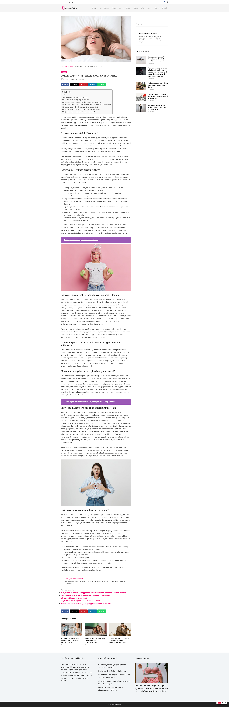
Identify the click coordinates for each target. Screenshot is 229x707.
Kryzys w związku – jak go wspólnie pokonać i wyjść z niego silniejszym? (71, 640)
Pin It (84, 84)
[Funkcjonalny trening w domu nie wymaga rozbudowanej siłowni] (141, 83)
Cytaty (94, 8)
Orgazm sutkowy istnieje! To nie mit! (75, 97)
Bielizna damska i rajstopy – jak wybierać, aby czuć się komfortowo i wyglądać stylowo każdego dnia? (151, 688)
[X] (167, 2)
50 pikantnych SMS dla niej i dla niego (112, 671)
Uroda (148, 8)
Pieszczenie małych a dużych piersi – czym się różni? (80, 107)
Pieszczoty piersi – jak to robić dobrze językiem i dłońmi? (82, 102)
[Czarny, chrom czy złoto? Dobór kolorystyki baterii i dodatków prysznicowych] (141, 57)
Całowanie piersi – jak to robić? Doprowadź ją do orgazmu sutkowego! (87, 105)
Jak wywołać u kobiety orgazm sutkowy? (76, 100)
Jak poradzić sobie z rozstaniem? (74, 598)
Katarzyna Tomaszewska (71, 79)
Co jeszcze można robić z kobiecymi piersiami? (79, 112)
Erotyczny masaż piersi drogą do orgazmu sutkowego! (81, 109)
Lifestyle (121, 8)
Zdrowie (157, 8)
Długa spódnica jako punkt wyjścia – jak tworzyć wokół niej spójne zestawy (157, 107)
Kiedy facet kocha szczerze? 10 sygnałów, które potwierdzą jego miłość (119, 640)
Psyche (136, 8)
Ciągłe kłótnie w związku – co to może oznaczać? (80, 601)
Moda (128, 8)
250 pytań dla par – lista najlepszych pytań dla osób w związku (86, 603)
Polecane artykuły (142, 658)
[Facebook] (164, 2)
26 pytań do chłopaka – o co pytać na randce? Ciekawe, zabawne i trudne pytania (93, 593)
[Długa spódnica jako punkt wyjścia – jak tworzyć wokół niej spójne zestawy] (141, 105)
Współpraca (82, 2)
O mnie (63, 2)
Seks (142, 8)
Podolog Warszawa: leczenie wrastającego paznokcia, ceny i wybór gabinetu (158, 96)
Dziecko (106, 8)
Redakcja (89, 2)
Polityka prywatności (72, 2)
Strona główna (65, 66)
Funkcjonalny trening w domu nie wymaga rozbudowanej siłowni (158, 85)
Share (66, 84)
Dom (100, 8)
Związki (164, 8)
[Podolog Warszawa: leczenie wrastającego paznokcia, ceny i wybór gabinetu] (141, 94)
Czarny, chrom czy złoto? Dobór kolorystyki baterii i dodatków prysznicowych (156, 59)
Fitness (114, 8)
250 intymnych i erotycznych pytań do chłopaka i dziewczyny (85, 595)
